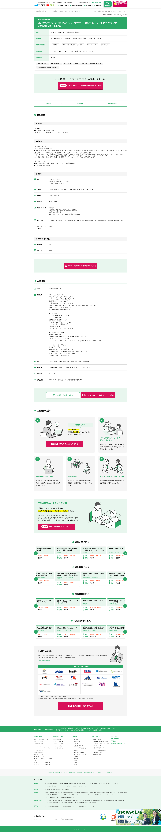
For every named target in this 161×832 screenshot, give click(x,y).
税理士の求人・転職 (101, 800)
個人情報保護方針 (69, 819)
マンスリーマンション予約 (50, 797)
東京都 (75, 760)
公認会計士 (76, 743)
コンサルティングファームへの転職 (101, 743)
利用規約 (113, 741)
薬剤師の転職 (114, 800)
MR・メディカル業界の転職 (68, 772)
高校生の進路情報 (48, 789)
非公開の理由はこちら (45, 660)
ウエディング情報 (123, 792)
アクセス (41, 819)
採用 (56, 819)
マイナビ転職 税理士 (107, 772)
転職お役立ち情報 (59, 743)
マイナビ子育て (63, 794)
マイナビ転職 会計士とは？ (41, 739)
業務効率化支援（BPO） (56, 806)
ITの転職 (57, 772)
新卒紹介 (70, 800)
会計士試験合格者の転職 (98, 748)
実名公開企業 (77, 741)
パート (105, 783)
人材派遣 (46, 800)
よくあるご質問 (39, 754)
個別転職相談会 (39, 752)
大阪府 (75, 762)
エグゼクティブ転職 (85, 800)
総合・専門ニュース (59, 792)
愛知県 (75, 764)
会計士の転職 (93, 800)
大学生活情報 (97, 792)
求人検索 (61, 11)
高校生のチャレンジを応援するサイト (72, 792)
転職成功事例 (58, 739)
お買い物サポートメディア (111, 794)
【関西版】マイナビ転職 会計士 (42, 762)
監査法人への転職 (97, 739)
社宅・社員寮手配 (80, 806)
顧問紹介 (108, 800)
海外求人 (84, 783)
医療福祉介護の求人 (81, 786)
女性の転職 (79, 772)
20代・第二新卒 (64, 800)
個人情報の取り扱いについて (119, 743)
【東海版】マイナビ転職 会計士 (42, 764)
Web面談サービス (39, 756)
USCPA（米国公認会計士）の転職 (100, 750)
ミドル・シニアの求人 (112, 783)
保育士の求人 (64, 802)
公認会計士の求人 (68, 11)
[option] (93, 553)
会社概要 (36, 819)
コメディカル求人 (48, 802)
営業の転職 (51, 772)
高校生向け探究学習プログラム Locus (61, 789)
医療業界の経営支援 (84, 802)
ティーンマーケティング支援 (87, 792)
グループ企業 (61, 819)
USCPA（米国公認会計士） (80, 748)
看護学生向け (61, 783)
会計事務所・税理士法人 (79, 752)
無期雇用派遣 (71, 802)
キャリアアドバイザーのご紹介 (42, 748)
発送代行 (64, 806)
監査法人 (76, 750)
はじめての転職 (39, 741)
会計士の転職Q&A (59, 741)
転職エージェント (76, 800)
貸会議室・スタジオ (71, 806)
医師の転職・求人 (56, 802)
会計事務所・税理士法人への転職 (100, 741)
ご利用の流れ (38, 745)
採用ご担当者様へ (96, 2)
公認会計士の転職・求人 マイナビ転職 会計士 (46, 11)
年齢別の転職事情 (59, 748)
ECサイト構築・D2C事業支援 (74, 794)
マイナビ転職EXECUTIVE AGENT (92, 772)
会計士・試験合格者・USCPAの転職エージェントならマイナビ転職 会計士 (71, 2)
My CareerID (91, 794)
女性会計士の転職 (97, 754)
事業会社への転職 (97, 745)
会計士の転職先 (58, 745)
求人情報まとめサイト (49, 792)
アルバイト (101, 783)
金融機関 (76, 756)
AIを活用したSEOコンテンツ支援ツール (65, 797)
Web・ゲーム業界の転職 (54, 800)
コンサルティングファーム (80, 754)
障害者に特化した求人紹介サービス (52, 786)
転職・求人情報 (77, 783)
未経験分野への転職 (97, 752)
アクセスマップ (115, 736)
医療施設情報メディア (100, 794)
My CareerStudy (84, 794)
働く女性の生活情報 (105, 792)
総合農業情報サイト (55, 794)
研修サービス (47, 806)
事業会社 (76, 758)
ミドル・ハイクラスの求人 (92, 783)
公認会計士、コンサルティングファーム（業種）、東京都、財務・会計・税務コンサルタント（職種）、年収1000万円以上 (102, 11)
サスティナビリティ (49, 819)
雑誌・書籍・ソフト (114, 792)
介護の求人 (76, 802)
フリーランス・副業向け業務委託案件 (68, 786)
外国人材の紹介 (92, 802)
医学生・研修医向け (69, 783)
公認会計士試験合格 (78, 745)
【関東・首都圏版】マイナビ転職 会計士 (43, 759)
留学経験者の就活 (54, 783)
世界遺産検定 (47, 794)
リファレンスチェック (89, 806)
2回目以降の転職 (39, 743)
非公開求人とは (39, 750)
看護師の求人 (120, 800)
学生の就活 (47, 783)
